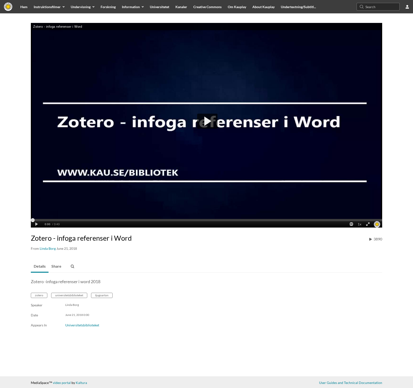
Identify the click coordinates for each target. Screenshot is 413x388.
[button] (72, 266)
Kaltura (81, 383)
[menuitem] (24, 7)
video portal (62, 383)
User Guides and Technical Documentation (350, 383)
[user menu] (407, 7)
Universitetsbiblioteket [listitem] (82, 325)
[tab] (40, 266)
